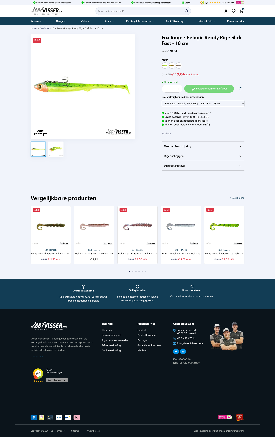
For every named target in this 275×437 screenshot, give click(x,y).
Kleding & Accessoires (138, 21)
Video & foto (205, 21)
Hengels (60, 21)
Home (34, 28)
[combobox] (143, 11)
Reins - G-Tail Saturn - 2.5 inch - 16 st (181, 253)
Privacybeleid (93, 431)
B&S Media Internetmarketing (229, 430)
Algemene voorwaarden (115, 340)
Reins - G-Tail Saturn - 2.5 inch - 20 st (224, 253)
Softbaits (44, 28)
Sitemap (75, 431)
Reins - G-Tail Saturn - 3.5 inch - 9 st (94, 253)
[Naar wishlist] (234, 11)
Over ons (107, 330)
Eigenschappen (174, 156)
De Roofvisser (57, 430)
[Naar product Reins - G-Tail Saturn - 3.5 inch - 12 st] (138, 226)
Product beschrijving (177, 146)
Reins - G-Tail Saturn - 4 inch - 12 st (51, 253)
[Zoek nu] (186, 11)
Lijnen (107, 21)
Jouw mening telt (111, 335)
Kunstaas (36, 21)
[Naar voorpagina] (46, 11)
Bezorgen (143, 340)
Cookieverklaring (111, 350)
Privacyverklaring (111, 345)
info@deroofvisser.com (190, 343)
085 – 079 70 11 (186, 338)
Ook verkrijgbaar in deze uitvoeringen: (183, 97)
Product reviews (174, 166)
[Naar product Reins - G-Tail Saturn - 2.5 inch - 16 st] (181, 226)
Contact (142, 330)
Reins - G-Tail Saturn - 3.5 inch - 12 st (137, 253)
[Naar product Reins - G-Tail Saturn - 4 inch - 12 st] (51, 226)
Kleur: (165, 59)
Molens (85, 21)
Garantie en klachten (149, 345)
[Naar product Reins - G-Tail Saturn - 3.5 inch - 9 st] (94, 226)
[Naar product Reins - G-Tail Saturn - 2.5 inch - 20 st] (224, 226)
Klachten (142, 350)
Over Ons (38, 356)
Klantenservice (235, 21)
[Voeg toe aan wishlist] (240, 89)
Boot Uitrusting (174, 21)
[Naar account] (226, 11)
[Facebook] (176, 351)
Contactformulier (147, 335)
